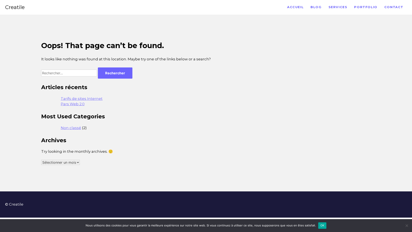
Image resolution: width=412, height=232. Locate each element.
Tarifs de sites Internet (82, 98)
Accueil (295, 7)
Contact (393, 7)
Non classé (71, 128)
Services (338, 7)
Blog (316, 7)
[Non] (406, 225)
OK (322, 225)
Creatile (15, 7)
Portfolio (365, 7)
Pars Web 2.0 (73, 104)
